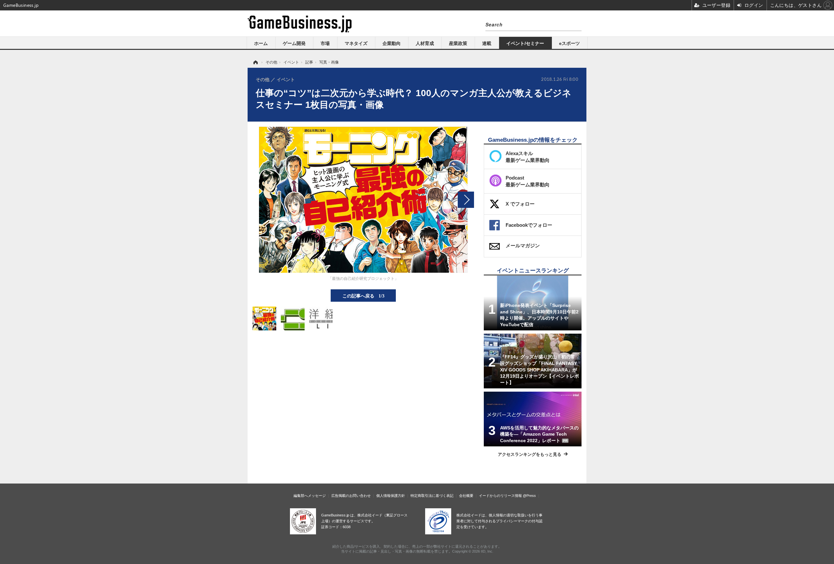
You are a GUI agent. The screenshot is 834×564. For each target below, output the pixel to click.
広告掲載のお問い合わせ (351, 496)
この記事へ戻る (363, 295)
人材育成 (425, 43)
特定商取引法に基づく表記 (431, 496)
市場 (325, 43)
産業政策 (458, 43)
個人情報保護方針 (390, 496)
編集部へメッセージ (310, 496)
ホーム (261, 43)
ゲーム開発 (294, 43)
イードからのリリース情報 (500, 496)
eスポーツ (569, 43)
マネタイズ (356, 43)
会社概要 (466, 496)
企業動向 (391, 43)
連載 (486, 43)
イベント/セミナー (525, 43)
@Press (529, 496)
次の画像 (466, 200)
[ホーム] (255, 62)
